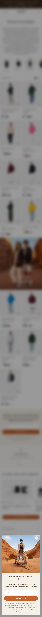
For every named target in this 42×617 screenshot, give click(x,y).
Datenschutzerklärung (18, 605)
